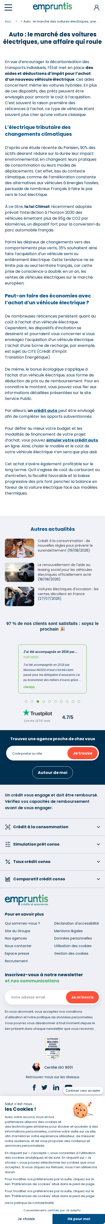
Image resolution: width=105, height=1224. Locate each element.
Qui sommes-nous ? (22, 923)
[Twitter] (44, 1088)
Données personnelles (73, 938)
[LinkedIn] (56, 1088)
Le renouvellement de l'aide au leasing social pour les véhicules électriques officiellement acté (65, 569)
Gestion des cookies (71, 953)
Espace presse (17, 953)
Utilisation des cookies (73, 945)
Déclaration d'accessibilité (76, 923)
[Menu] (8, 7)
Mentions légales (68, 931)
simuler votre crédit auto (72, 440)
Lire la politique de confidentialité (29, 1203)
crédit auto (46, 410)
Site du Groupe (17, 931)
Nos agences (16, 938)
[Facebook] (34, 1088)
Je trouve (82, 753)
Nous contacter (18, 945)
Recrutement (16, 961)
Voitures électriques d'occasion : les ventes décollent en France (68, 591)
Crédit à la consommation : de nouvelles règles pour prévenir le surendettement (65, 545)
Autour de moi (52, 772)
